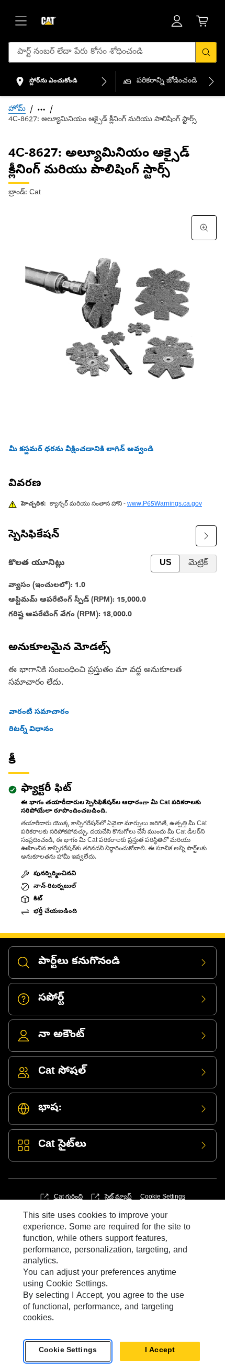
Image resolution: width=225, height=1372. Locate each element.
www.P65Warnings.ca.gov (164, 504)
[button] (81, 450)
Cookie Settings (162, 1197)
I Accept (160, 1351)
